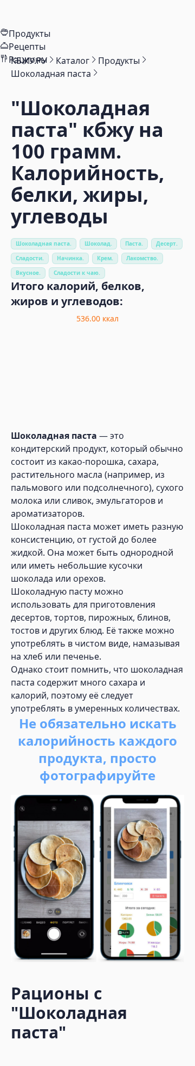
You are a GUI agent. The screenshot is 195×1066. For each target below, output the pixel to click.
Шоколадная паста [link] (51, 74)
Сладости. (30, 258)
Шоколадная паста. (44, 243)
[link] (29, 61)
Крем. (105, 258)
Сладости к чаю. (77, 273)
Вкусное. (28, 273)
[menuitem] (97, 13)
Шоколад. (98, 243)
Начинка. (70, 258)
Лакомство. (142, 258)
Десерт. (167, 243)
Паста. (134, 243)
